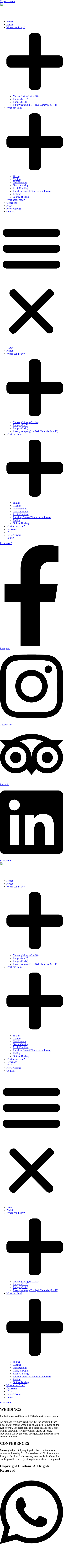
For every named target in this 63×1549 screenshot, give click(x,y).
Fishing (17, 194)
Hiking (16, 176)
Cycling (17, 179)
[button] (31, 280)
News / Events (13, 208)
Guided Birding (21, 197)
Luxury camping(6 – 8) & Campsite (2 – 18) (35, 104)
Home (9, 21)
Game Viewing (20, 185)
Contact (10, 211)
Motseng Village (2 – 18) (25, 96)
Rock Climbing (21, 188)
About (9, 24)
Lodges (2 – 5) (20, 99)
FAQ (9, 205)
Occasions (11, 202)
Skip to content (7, 1)
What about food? (15, 199)
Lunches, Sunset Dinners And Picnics (32, 191)
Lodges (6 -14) (20, 102)
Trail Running (20, 182)
